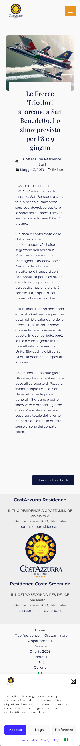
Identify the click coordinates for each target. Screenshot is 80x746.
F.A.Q (40, 662)
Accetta (15, 730)
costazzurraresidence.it (40, 527)
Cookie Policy (28, 740)
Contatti (40, 657)
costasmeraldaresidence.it (40, 611)
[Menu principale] (70, 11)
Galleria (40, 668)
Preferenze (64, 730)
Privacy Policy (49, 740)
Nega (39, 730)
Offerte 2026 (40, 652)
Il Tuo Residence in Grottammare (40, 636)
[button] (73, 681)
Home (40, 630)
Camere (40, 646)
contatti (50, 426)
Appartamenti (40, 641)
